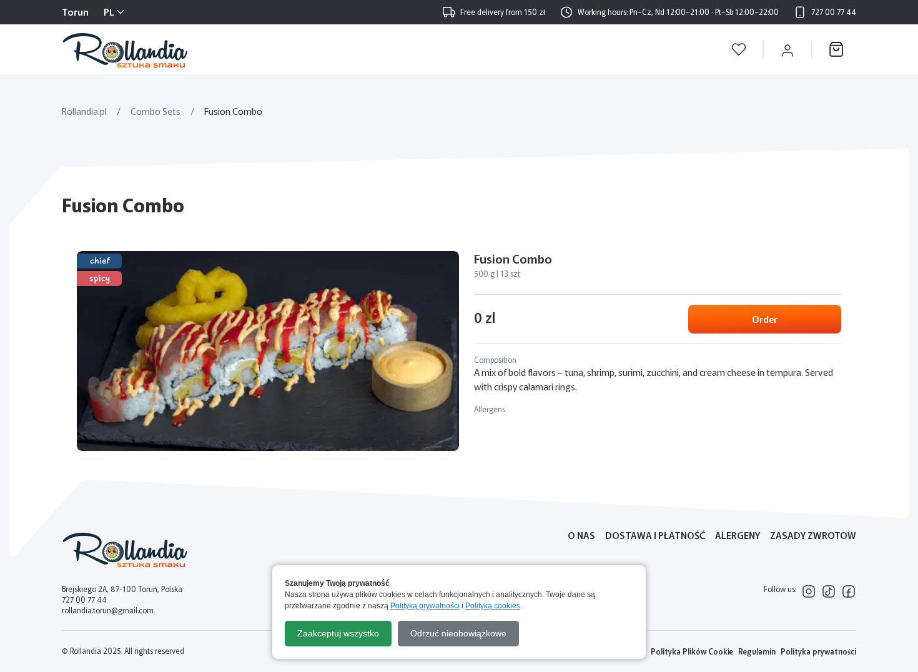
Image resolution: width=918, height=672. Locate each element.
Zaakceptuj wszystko (338, 633)
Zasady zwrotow (813, 534)
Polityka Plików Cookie (692, 651)
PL (109, 11)
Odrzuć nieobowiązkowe (458, 633)
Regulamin (757, 651)
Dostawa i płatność (655, 534)
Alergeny (737, 534)
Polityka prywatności (818, 651)
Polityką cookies (492, 605)
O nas (581, 534)
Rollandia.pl (84, 110)
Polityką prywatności (425, 605)
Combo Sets (155, 110)
